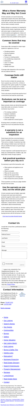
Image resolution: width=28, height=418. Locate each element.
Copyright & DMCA (16, 399)
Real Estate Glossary (11, 363)
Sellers (6, 337)
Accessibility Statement (9, 400)
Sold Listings (8, 346)
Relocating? (8, 356)
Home (6, 317)
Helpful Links (8, 353)
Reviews (7, 372)
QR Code (3, 399)
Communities (9, 330)
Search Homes (9, 324)
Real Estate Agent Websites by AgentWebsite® (12, 404)
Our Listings (8, 320)
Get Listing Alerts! (10, 343)
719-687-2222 (9, 302)
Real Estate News (10, 379)
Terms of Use (8, 399)
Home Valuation (9, 340)
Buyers (6, 333)
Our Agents (8, 327)
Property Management (12, 369)
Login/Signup (9, 376)
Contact (6, 382)
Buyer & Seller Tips (11, 350)
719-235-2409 (7, 304)
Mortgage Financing (11, 359)
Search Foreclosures (11, 366)
